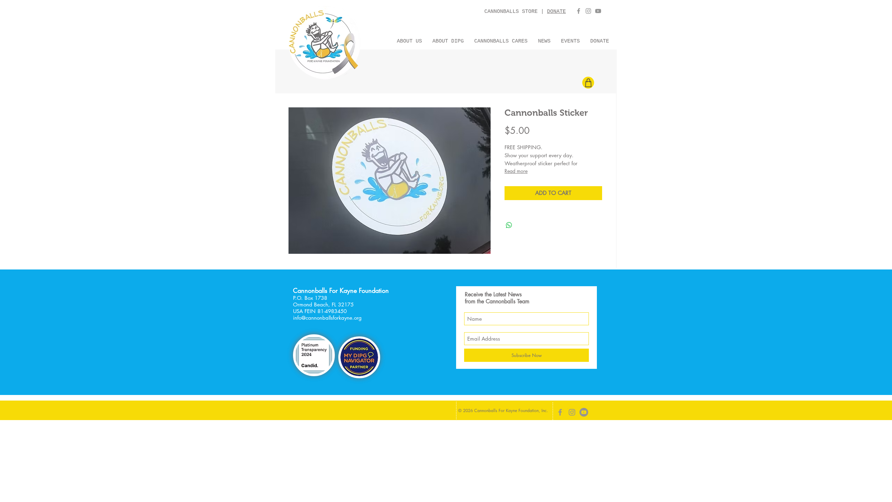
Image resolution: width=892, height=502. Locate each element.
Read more (516, 171)
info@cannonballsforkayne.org (327, 317)
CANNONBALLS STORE (512, 12)
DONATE (556, 12)
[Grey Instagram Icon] (588, 11)
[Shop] (588, 83)
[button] (409, 40)
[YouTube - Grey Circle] (583, 412)
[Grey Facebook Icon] (578, 11)
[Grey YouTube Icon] (598, 11)
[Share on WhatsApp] (509, 225)
